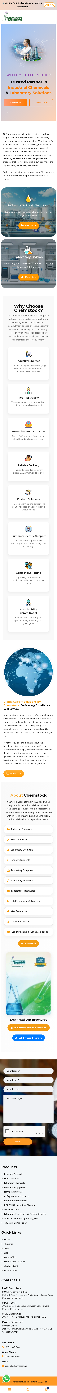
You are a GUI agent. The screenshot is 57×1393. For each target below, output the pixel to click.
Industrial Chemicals (21, 829)
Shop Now (49, 5)
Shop (6, 1248)
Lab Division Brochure (30, 1037)
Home (7, 1239)
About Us (8, 1243)
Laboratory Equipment (15, 1187)
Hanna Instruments (20, 859)
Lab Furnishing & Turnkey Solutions (30, 931)
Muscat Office (10, 1270)
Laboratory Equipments (23, 870)
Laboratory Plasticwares (23, 890)
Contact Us (15, 102)
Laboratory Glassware (22, 880)
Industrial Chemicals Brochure (30, 1027)
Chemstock (46, 172)
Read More (30, 225)
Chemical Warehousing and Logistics (21, 1218)
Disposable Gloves (20, 921)
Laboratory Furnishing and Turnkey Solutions (25, 1213)
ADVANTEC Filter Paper (15, 1222)
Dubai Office (10, 1257)
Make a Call (15, 773)
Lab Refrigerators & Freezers (25, 901)
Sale (6, 1252)
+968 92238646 (12, 1356)
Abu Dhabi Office (12, 1266)
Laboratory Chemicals (22, 849)
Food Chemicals (19, 839)
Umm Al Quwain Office (14, 1261)
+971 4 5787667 (12, 1347)
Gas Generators (19, 911)
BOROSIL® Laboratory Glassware (20, 1205)
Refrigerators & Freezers (16, 1196)
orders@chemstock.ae (16, 1366)
